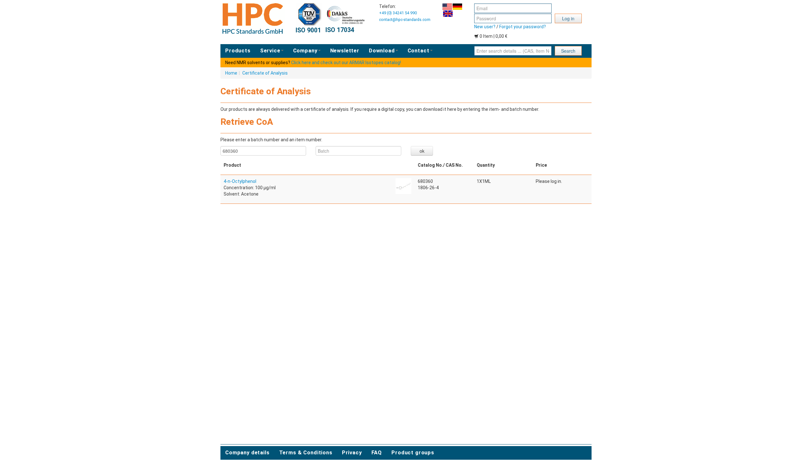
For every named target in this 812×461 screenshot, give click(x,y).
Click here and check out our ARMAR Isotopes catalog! (346, 62)
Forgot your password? (522, 26)
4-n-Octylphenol (240, 181)
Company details (247, 452)
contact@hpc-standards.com (404, 19)
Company (305, 50)
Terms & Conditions (305, 452)
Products (238, 50)
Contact (418, 50)
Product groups (412, 452)
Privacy (352, 452)
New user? (484, 26)
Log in (568, 18)
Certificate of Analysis (265, 73)
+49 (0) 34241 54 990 (398, 12)
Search (568, 51)
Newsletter (344, 50)
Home (231, 73)
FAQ (376, 452)
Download (382, 50)
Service (270, 50)
